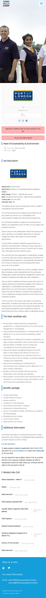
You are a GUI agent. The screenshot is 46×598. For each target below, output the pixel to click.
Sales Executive (7, 494)
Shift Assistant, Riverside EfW (12, 502)
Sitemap (12, 593)
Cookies (17, 593)
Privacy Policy (5, 593)
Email (23, 115)
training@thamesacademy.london (23, 583)
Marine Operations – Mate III (11, 479)
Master (4, 487)
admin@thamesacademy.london (22, 580)
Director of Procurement (10, 543)
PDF (41, 448)
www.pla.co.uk (23, 110)
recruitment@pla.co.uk (20, 451)
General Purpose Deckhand (11, 526)
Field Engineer (7, 518)
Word (37, 448)
